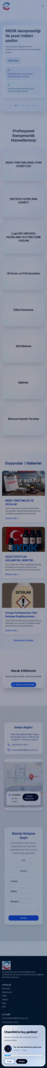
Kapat (9, 1061)
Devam (22, 1061)
